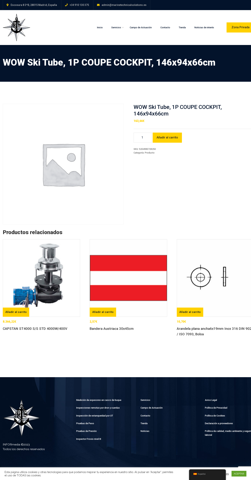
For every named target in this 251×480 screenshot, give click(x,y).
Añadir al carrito (167, 137)
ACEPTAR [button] (239, 473)
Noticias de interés (204, 27)
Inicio (100, 27)
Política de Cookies (215, 415)
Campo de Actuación (141, 27)
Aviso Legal (211, 400)
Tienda (182, 27)
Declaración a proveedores (219, 423)
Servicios (116, 27)
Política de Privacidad (216, 407)
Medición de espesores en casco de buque (98, 400)
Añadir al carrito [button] (16, 312)
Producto (150, 152)
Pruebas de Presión (86, 431)
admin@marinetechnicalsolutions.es (124, 4)
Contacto (165, 27)
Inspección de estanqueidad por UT (94, 415)
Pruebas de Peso (85, 423)
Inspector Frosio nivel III (88, 439)
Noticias (145, 431)
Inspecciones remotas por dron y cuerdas (98, 407)
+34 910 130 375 (79, 4)
